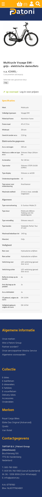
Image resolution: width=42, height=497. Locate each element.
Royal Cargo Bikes (10, 418)
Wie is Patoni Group (11, 343)
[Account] (31, 5)
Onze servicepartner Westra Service (19, 351)
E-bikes (5, 378)
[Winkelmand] (20, 5)
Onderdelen (8, 402)
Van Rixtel (7, 430)
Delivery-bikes (9, 395)
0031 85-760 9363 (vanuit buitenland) (22, 471)
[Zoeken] (38, 5)
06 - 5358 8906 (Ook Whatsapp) (20, 474)
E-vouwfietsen (9, 391)
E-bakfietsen (8, 381)
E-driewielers (8, 384)
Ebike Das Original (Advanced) (16, 422)
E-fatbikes (7, 388)
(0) (25, 4)
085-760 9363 (10, 467)
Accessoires (7, 398)
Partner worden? (10, 347)
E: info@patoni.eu (10, 478)
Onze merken (8, 339)
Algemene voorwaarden (14, 355)
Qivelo (5, 426)
